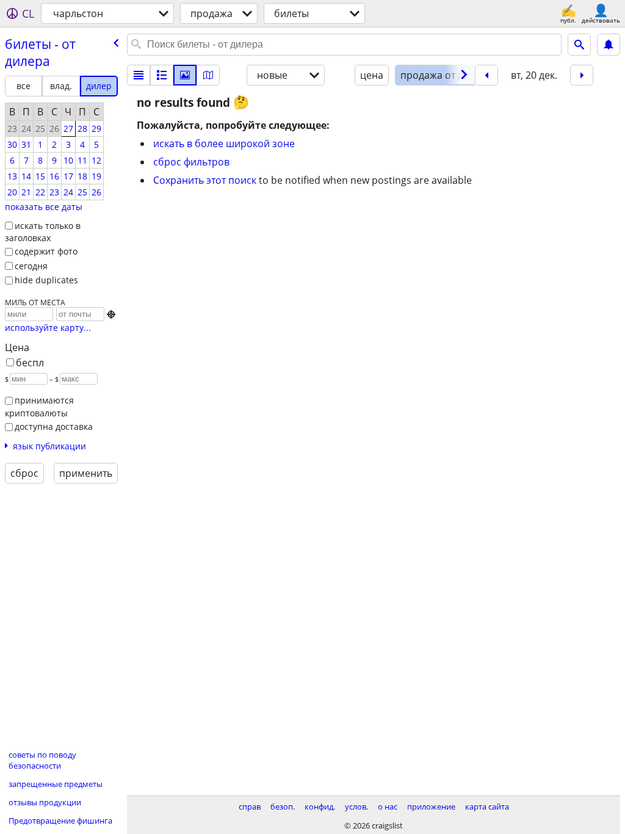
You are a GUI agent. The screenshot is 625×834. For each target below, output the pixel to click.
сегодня (31, 266)
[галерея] (185, 75)
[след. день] (581, 75)
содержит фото (46, 251)
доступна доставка (54, 426)
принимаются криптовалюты (39, 406)
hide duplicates (46, 280)
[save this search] (608, 45)
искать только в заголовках (43, 232)
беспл (30, 362)
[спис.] (138, 75)
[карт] (208, 75)
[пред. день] (486, 75)
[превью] (161, 75)
